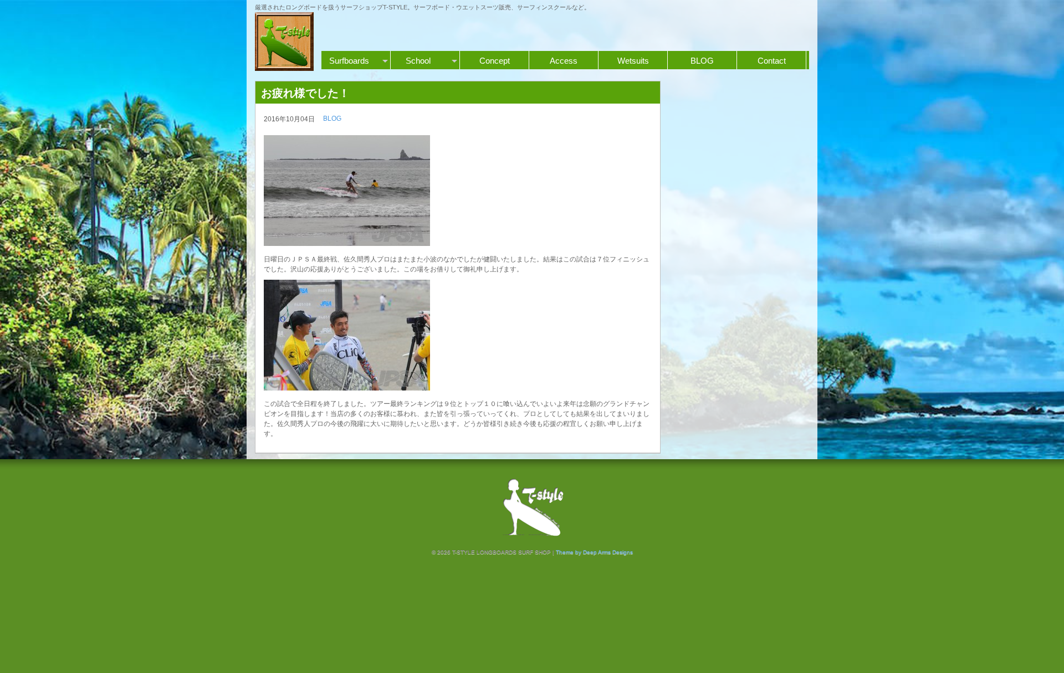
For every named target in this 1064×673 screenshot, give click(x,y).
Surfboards (349, 60)
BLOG (702, 60)
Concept (494, 60)
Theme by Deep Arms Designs (594, 552)
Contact (772, 60)
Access (563, 60)
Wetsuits (633, 60)
